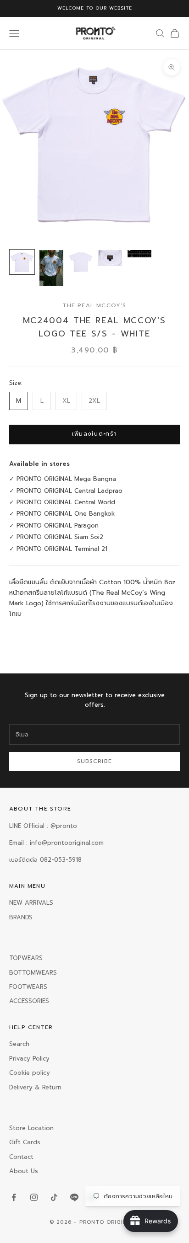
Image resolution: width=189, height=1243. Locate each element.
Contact (21, 1156)
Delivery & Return (35, 1087)
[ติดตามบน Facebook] (13, 1197)
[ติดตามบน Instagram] (34, 1197)
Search (19, 1044)
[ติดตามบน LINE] (74, 1197)
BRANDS (21, 917)
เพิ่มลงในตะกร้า (94, 434)
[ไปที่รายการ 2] (51, 268)
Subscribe (94, 761)
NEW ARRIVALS (31, 902)
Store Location (31, 1128)
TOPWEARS (26, 958)
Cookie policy (29, 1072)
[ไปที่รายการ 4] (110, 258)
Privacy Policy (29, 1058)
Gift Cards (24, 1142)
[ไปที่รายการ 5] (139, 253)
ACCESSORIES (29, 1001)
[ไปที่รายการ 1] (22, 262)
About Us (23, 1171)
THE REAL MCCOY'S (94, 305)
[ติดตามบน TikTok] (54, 1197)
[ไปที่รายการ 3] (81, 262)
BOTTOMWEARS (33, 972)
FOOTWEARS (28, 986)
